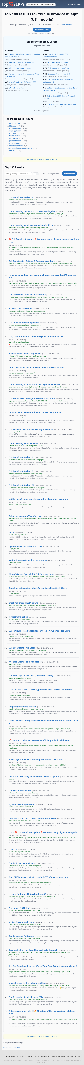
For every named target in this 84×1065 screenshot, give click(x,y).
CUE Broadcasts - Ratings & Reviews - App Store (32, 261)
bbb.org (12, 150)
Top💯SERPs (13, 4)
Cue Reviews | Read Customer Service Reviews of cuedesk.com (39, 631)
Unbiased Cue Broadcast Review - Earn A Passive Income (36, 367)
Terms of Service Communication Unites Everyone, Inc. (35, 412)
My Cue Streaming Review (58, 62)
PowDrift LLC (13, 1056)
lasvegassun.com (16, 143)
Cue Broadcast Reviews (20, 790)
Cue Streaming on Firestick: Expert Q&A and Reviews (34, 384)
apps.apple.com (15, 131)
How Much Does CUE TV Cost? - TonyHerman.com (33, 818)
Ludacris (13, 849)
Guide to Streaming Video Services (25, 516)
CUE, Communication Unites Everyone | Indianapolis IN (36, 336)
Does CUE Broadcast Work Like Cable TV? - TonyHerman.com (38, 877)
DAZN (11, 532)
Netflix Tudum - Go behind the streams (28, 560)
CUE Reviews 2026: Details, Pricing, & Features (31, 429)
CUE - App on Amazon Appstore (21, 68)
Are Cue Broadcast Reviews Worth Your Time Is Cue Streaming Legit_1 (43, 966)
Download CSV (69, 174)
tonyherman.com (16, 146)
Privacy (43, 1056)
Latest (5, 1047)
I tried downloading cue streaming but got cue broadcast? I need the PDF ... (42, 276)
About (70, 4)
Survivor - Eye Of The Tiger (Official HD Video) (31, 675)
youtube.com (14, 133)
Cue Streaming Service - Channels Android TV (31, 225)
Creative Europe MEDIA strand (23, 603)
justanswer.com (15, 141)
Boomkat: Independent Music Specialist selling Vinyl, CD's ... (38, 588)
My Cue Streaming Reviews (22, 922)
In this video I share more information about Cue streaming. (38, 499)
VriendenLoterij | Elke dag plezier (25, 661)
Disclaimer (57, 1056)
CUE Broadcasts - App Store (58, 68)
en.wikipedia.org (15, 128)
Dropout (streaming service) (59, 74)
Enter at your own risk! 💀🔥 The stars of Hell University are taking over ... (42, 1012)
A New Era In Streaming (20, 308)
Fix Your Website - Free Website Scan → (42, 159)
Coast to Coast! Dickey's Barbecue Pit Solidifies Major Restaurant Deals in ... (43, 722)
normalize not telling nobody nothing (27, 983)
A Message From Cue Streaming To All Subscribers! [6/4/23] (37, 759)
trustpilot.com (14, 136)
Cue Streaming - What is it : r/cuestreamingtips (32, 211)
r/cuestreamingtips (16, 88)
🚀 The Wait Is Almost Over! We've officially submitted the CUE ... (40, 740)
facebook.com (14, 123)
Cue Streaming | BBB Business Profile (61, 104)
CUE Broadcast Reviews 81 (21, 197)
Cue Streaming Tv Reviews (21, 936)
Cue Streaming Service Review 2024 (26, 997)
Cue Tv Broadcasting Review (22, 863)
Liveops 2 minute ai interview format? (27, 894)
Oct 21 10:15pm (14, 1047)
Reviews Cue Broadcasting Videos (22, 62)
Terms (49, 1056)
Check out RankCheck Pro (71, 1056)
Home (37, 1056)
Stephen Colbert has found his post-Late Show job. (33, 950)
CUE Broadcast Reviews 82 (21, 485)
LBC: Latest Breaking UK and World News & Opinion (34, 776)
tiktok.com (13, 126)
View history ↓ (67, 24)
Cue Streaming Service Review (23, 443)
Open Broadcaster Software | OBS (22, 82)
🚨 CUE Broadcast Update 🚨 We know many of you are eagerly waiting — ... (44, 240)
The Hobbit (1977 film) (19, 908)
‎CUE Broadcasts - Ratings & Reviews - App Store (32, 398)
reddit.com (13, 138)
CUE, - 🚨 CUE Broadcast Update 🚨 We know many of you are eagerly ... (44, 832)
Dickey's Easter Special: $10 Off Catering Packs (31, 574)
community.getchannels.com (20, 148)
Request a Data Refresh (42, 29)
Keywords (78, 4)
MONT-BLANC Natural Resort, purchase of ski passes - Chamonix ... (41, 689)
